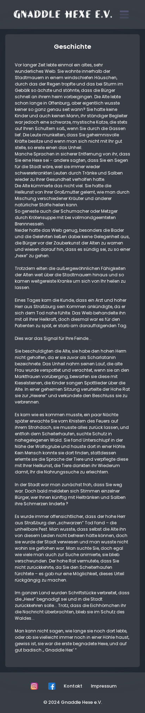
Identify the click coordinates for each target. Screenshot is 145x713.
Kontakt (73, 686)
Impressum (103, 686)
